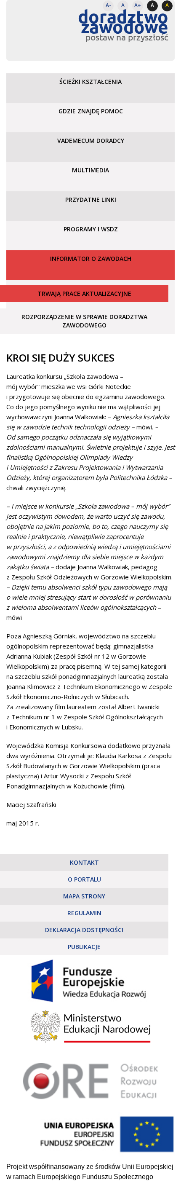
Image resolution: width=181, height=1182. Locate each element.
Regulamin (84, 913)
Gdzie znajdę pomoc (91, 111)
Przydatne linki (90, 200)
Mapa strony (84, 896)
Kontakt (84, 862)
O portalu (84, 879)
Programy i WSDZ (91, 229)
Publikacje (84, 947)
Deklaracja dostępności (84, 930)
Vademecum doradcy (90, 141)
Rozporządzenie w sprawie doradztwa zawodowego (84, 321)
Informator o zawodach (90, 259)
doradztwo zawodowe (123, 21)
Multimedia (90, 170)
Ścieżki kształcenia (90, 82)
